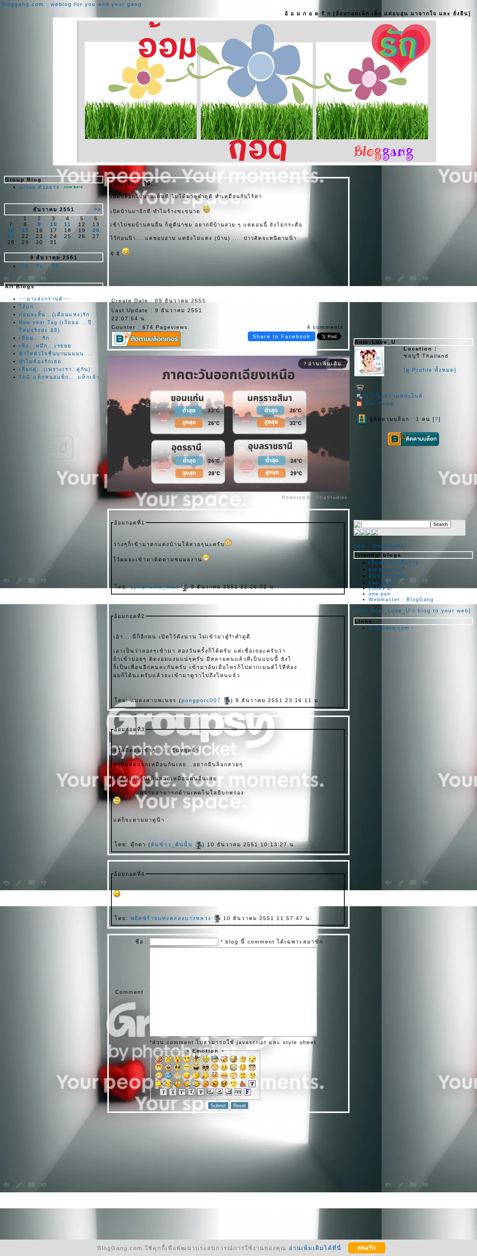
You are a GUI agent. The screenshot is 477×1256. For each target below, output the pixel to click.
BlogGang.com (389, 628)
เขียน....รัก (34, 338)
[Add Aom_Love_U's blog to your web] (413, 610)
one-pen (380, 594)
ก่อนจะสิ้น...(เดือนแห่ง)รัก (54, 314)
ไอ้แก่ (26, 307)
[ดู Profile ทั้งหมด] (430, 370)
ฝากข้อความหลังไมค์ (394, 396)
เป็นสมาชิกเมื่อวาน (394, 562)
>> (97, 209)
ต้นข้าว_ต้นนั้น (173, 844)
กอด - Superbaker (380, 546)
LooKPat (380, 588)
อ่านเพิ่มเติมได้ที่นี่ (315, 1247)
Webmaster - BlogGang (401, 599)
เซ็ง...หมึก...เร (45, 346)
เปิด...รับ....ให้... (42, 266)
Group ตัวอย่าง (39, 187)
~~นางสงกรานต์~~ (44, 299)
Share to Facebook (281, 336)
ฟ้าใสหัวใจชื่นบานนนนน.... (56, 353)
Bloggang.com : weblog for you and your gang (71, 4)
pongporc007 (202, 700)
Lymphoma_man (155, 587)
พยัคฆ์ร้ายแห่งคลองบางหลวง (172, 918)
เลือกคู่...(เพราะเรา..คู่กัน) (55, 369)
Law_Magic (384, 583)
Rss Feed (379, 403)
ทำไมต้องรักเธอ (40, 361)
